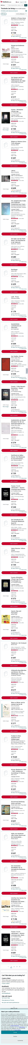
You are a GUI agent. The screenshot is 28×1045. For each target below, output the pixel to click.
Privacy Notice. (17, 1029)
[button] (23, 37)
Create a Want (5, 983)
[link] (26, 11)
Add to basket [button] (14, 40)
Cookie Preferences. (14, 1025)
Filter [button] (4, 13)
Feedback (26, 371)
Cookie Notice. (22, 1027)
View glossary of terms (8, 1000)
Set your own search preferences (10, 1002)
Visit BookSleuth (6, 993)
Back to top (14, 1008)
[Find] (25, 5)
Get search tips (6, 998)
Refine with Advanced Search (10, 11)
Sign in (21, 2)
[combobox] (16, 5)
